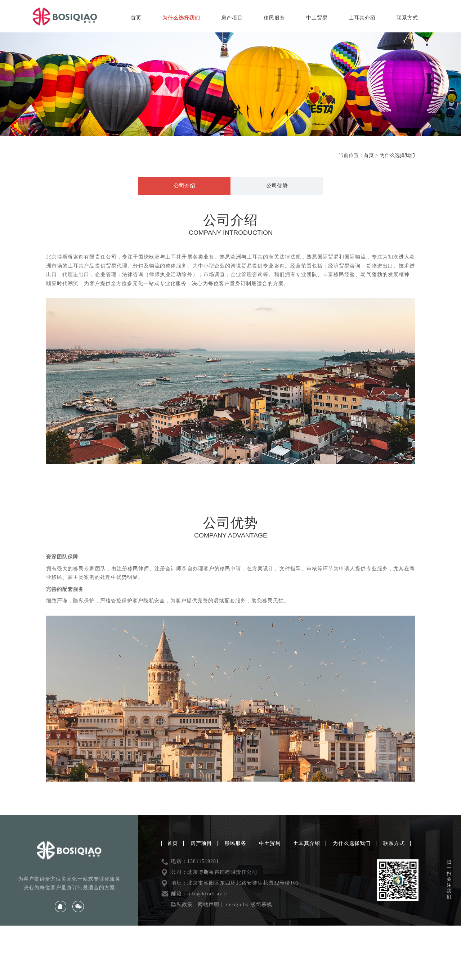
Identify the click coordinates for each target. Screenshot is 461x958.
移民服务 (274, 18)
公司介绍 (184, 186)
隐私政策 (182, 904)
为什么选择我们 (181, 18)
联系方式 (407, 18)
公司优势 (277, 186)
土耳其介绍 (362, 18)
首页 (136, 18)
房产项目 (232, 18)
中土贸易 (317, 18)
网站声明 (208, 904)
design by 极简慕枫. (250, 904)
